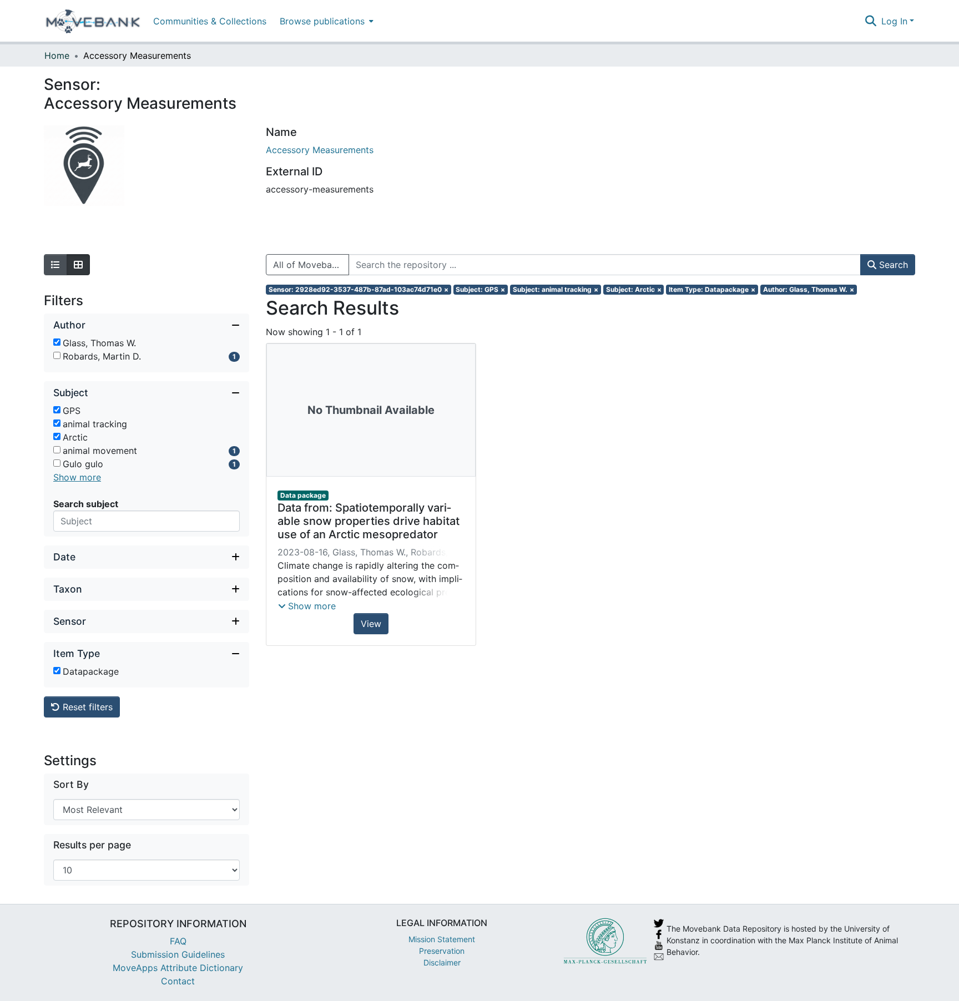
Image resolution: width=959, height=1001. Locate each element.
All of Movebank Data (311, 264)
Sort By (71, 784)
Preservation (442, 951)
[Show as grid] (78, 264)
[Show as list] (55, 264)
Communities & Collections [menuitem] (209, 21)
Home (56, 55)
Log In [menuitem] (894, 21)
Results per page (92, 845)
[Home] (93, 21)
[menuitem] (325, 21)
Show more (77, 477)
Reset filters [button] (86, 706)
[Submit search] (871, 21)
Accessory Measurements (319, 149)
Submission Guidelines (178, 954)
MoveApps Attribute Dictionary (178, 967)
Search (892, 264)
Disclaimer (442, 962)
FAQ (178, 941)
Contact (178, 981)
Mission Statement (441, 939)
